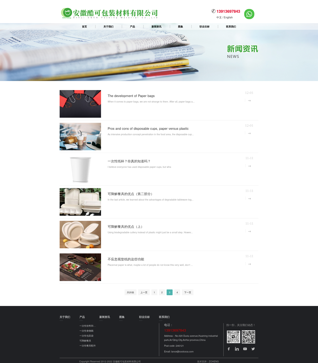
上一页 (143, 292)
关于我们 (108, 26)
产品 (132, 26)
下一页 (187, 292)
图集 (180, 26)
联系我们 (231, 26)
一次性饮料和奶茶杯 (90, 325)
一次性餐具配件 (88, 345)
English (228, 17)
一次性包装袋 (86, 335)
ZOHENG (214, 361)
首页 (84, 26)
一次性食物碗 (86, 330)
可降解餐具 (85, 340)
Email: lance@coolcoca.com (179, 351)
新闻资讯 (156, 26)
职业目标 (205, 26)
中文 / (220, 17)
